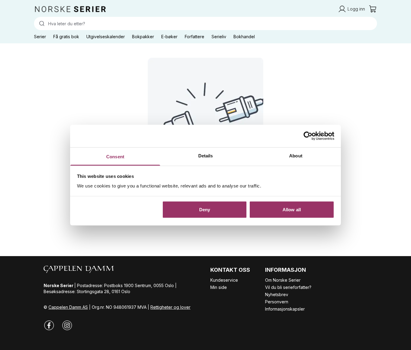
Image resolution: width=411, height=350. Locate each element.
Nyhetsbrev (276, 294)
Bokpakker (143, 36)
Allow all (292, 209)
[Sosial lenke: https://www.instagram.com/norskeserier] (67, 325)
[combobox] (205, 23)
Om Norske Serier (283, 280)
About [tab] (295, 155)
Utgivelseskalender (105, 36)
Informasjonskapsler (285, 308)
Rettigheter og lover (170, 307)
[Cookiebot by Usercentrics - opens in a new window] (308, 136)
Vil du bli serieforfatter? (288, 287)
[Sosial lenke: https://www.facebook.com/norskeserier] (49, 325)
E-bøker (169, 36)
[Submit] (41, 23)
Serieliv (219, 36)
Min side (218, 287)
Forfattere (194, 36)
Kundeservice (224, 280)
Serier (40, 36)
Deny (204, 209)
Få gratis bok (66, 36)
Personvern (276, 301)
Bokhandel (244, 36)
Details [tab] (205, 155)
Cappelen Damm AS (68, 307)
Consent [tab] (115, 156)
